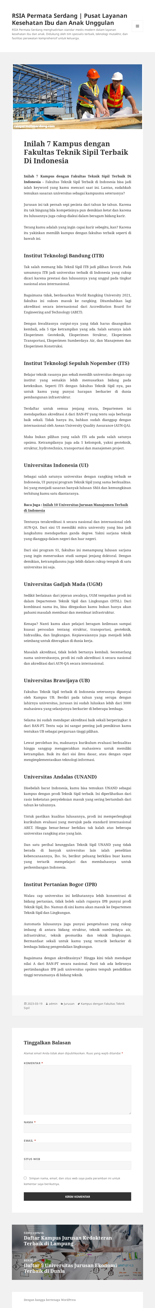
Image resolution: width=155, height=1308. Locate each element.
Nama (30, 1122)
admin (53, 1004)
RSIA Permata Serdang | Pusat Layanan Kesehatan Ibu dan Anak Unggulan (69, 19)
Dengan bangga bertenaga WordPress (50, 1300)
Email (30, 1141)
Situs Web (32, 1159)
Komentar (33, 1063)
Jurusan (69, 1004)
